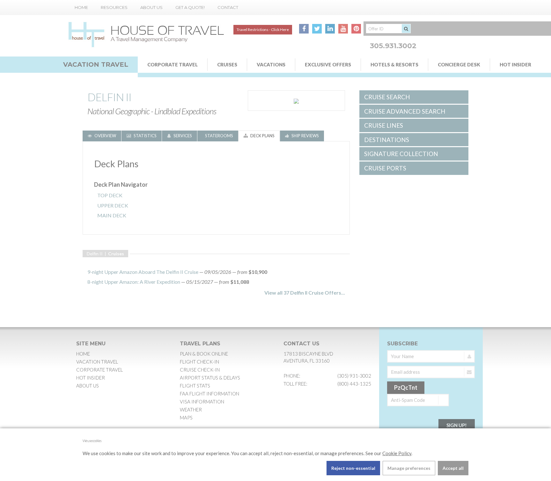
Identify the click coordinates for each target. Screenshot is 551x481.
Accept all (453, 468)
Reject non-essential (353, 468)
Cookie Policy (396, 453)
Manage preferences (408, 468)
